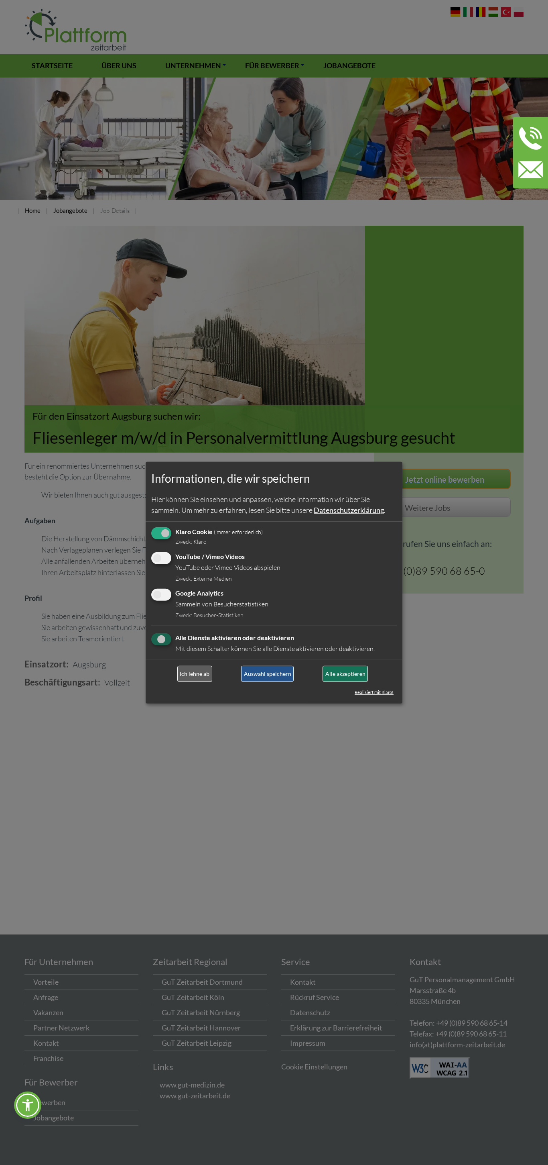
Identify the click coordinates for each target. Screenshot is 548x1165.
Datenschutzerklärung (349, 510)
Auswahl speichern (267, 673)
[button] (27, 1105)
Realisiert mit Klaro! (374, 692)
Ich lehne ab (194, 673)
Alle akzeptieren (345, 673)
